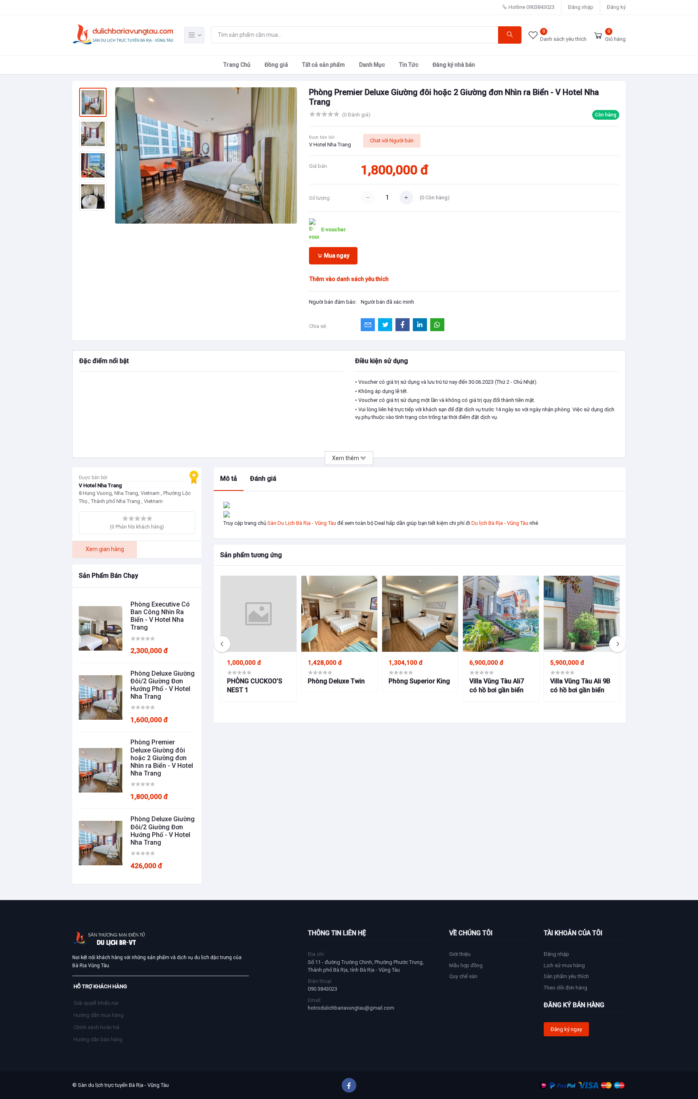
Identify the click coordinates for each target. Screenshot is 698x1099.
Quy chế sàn (463, 976)
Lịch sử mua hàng (564, 965)
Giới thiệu (460, 954)
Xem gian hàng (105, 549)
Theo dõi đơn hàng (565, 988)
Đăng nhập (580, 7)
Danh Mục (372, 64)
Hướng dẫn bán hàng (98, 1039)
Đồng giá (276, 64)
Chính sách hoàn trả (96, 1027)
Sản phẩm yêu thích (566, 976)
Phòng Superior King (419, 681)
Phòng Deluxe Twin (336, 681)
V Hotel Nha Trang (330, 145)
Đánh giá (263, 478)
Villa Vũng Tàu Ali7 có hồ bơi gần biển (496, 685)
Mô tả (228, 478)
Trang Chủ (236, 64)
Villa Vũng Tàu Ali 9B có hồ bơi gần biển (580, 685)
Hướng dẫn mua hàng (99, 1015)
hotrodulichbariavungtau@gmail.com (351, 1008)
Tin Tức (408, 64)
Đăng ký (616, 7)
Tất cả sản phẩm (323, 64)
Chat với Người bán (392, 140)
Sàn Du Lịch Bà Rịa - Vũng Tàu (301, 523)
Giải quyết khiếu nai (96, 1003)
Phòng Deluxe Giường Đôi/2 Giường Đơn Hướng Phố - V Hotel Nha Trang (162, 685)
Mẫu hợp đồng (466, 965)
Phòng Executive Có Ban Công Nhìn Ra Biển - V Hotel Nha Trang (160, 616)
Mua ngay (336, 255)
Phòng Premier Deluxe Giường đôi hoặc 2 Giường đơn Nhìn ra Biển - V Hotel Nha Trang (161, 757)
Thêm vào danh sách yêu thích (349, 279)
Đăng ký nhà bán (454, 64)
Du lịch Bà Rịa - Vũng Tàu (499, 523)
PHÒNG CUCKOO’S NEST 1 (254, 685)
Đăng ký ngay (566, 1029)
